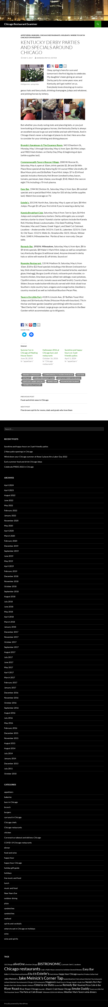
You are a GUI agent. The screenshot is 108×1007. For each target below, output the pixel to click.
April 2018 (9, 617)
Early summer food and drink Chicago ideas (23, 461)
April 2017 (9, 672)
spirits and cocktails (13, 923)
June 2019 (8, 556)
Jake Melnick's (11, 978)
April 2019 (9, 566)
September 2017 (11, 647)
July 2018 (8, 601)
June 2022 (8, 500)
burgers (35, 35)
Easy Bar (25, 189)
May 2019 (8, 561)
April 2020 (9, 531)
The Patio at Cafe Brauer (31, 992)
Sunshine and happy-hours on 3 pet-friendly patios (74, 353)
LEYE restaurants (39, 982)
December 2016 (11, 692)
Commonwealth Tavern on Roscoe (58, 375)
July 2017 (8, 657)
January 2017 (10, 687)
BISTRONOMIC (49, 964)
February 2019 (10, 571)
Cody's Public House (48, 970)
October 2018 (10, 586)
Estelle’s (25, 202)
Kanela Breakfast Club (32, 212)
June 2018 (8, 606)
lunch (6, 883)
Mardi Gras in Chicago (63, 982)
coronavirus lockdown (62, 970)
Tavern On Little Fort (31, 297)
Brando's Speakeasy (31, 375)
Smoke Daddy (81, 988)
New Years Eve (10, 893)
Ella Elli (32, 973)
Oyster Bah (58, 985)
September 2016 (11, 708)
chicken (7, 832)
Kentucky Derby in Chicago (69, 378)
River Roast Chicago (29, 989)
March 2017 (9, 677)
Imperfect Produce (83, 974)
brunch (7, 807)
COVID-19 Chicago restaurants (18, 842)
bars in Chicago (11, 802)
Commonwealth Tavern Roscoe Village (40, 162)
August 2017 (9, 652)
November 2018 (11, 581)
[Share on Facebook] (48, 66)
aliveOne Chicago (31, 964)
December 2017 (11, 632)
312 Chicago (8, 964)
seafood (7, 918)
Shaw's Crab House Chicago (58, 989)
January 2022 (10, 515)
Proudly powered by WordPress (16, 1004)
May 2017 (8, 667)
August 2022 (9, 495)
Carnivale (64, 964)
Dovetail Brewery (76, 970)
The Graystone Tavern (11, 992)
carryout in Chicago (13, 817)
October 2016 (10, 703)
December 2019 (11, 546)
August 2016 (9, 713)
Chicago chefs (10, 822)
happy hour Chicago (13, 863)
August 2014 (9, 748)
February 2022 (10, 510)
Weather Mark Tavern (74, 992)
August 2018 (9, 596)
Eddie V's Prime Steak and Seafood (16, 974)
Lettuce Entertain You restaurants (90, 979)
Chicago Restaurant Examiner (20, 24)
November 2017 (11, 637)
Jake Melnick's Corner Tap (40, 978)
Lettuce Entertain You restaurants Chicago (18, 982)
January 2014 (10, 758)
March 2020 (9, 536)
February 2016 (10, 728)
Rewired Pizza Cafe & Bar (89, 985)
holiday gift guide (11, 868)
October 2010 (10, 773)
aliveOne (19, 964)
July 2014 (8, 753)
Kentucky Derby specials (33, 381)
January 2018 (10, 627)
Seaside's (42, 989)
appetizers (26, 35)
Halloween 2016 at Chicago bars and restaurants (51, 353)
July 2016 (8, 718)
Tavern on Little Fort (32, 385)
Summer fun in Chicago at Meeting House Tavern (29, 353)
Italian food (94, 974)
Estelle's (26, 378)
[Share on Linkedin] (61, 66)
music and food (11, 888)
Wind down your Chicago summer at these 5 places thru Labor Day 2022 (35, 456)
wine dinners (91, 992)
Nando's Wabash (28, 985)
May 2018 (8, 611)
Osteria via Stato (44, 984)
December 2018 (11, 576)
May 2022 (8, 505)
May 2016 (8, 723)
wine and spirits (11, 939)
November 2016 (11, 697)
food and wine (10, 853)
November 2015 (11, 738)
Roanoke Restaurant (31, 263)
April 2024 (9, 485)
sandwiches (9, 908)
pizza (6, 903)
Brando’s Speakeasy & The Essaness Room (41, 145)
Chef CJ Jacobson (75, 964)
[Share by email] (65, 66)
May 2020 (8, 525)
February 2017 (10, 682)
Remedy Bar (27, 246)
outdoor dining (10, 898)
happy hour (9, 858)
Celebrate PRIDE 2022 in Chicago (19, 467)
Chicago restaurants (50, 35)
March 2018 (9, 622)
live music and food (12, 878)
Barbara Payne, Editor (47, 58)
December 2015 (11, 733)
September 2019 (11, 551)
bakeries (8, 797)
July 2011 (8, 768)
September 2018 (11, 591)
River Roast (11, 988)
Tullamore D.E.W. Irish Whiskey (53, 992)
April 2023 (9, 490)
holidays (65, 35)
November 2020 (11, 520)
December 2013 (11, 763)
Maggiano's (50, 982)
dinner (7, 847)
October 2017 (10, 642)
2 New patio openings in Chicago (18, 451)
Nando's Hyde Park (78, 982)
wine (6, 934)
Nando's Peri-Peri (93, 982)
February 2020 (10, 541)
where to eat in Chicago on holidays (19, 928)
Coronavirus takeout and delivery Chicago (22, 837)
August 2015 (9, 743)
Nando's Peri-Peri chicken (13, 985)
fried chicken (54, 974)
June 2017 (8, 662)
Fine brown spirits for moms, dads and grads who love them (46, 408)
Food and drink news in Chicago (35, 398)
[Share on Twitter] (52, 66)
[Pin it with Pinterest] (56, 66)
